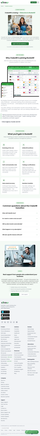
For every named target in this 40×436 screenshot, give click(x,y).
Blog (15, 373)
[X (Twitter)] (14, 322)
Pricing (2, 382)
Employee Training (5, 359)
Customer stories (5, 386)
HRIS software (4, 341)
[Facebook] (2, 322)
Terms (2, 430)
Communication (4, 365)
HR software (4, 339)
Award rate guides (18, 363)
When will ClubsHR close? (9, 213)
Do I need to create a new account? (12, 218)
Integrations (4, 369)
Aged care (16, 339)
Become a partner (5, 396)
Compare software (32, 356)
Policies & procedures (6, 351)
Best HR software (32, 370)
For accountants (18, 353)
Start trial (33, 2)
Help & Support (4, 402)
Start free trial (4, 404)
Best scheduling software (31, 364)
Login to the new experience (19, 43)
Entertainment (17, 341)
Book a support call (5, 412)
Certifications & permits (6, 355)
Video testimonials (5, 388)
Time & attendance (5, 331)
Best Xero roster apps (33, 372)
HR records (3, 353)
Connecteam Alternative (33, 352)
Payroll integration (5, 337)
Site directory (4, 418)
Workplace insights (18, 369)
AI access (18, 430)
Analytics (3, 367)
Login (2, 406)
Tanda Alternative (32, 354)
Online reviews (4, 390)
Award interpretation (6, 335)
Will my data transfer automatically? (12, 224)
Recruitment (6, 361)
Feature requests (5, 416)
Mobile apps (4, 373)
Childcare (16, 337)
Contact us (3, 408)
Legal (14, 430)
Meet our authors (5, 384)
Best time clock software (31, 368)
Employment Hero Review (32, 333)
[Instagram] (8, 322)
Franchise (16, 329)
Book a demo (15, 294)
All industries (17, 347)
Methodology (31, 329)
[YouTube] (11, 322)
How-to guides (17, 367)
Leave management (5, 349)
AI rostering (3, 371)
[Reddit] (17, 322)
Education (16, 343)
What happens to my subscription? (11, 229)
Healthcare (16, 333)
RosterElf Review (31, 340)
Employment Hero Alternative (32, 349)
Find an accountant (18, 355)
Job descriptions (18, 365)
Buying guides (31, 374)
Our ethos (3, 392)
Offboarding (4, 363)
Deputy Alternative (32, 346)
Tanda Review (31, 338)
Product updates (5, 414)
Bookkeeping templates (19, 359)
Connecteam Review (32, 336)
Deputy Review (31, 331)
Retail (15, 335)
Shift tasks (3, 333)
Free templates (17, 357)
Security (3, 420)
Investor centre (4, 394)
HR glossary (17, 371)
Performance (6, 357)
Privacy (6, 430)
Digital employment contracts (5, 346)
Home (2, 6)
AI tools (16, 361)
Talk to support (24, 294)
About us (3, 380)
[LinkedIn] (5, 322)
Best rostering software (33, 361)
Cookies (10, 430)
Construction (17, 345)
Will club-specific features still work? (12, 235)
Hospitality (16, 331)
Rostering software (5, 329)
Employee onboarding (6, 343)
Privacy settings (24, 430)
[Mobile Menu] (38, 2)
